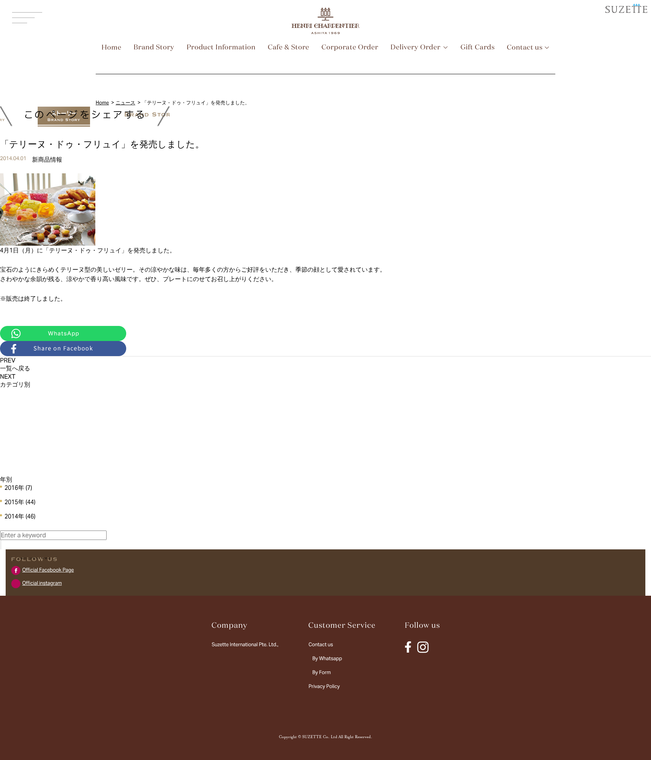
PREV (7, 360)
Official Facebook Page (48, 570)
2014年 (20, 516)
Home (102, 102)
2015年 (20, 502)
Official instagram (42, 583)
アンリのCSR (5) (20, 443)
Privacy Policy (324, 686)
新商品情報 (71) (20, 393)
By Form (321, 672)
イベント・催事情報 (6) (28, 418)
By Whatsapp (327, 658)
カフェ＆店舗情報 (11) (27, 406)
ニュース (125, 102)
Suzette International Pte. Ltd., (245, 644)
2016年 (18, 488)
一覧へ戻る (15, 368)
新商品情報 (47, 160)
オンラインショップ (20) (30, 431)
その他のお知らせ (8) (26, 456)
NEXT (7, 377)
